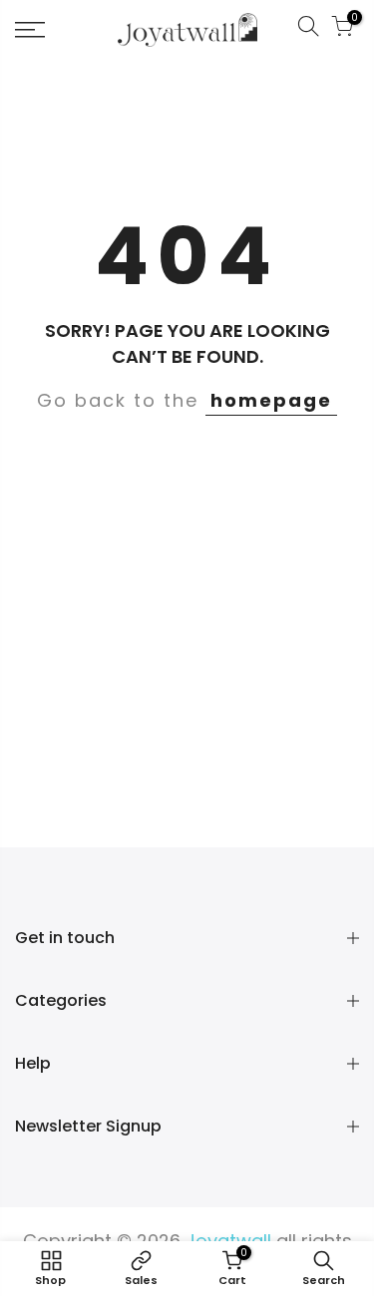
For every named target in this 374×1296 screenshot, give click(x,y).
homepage (271, 400)
